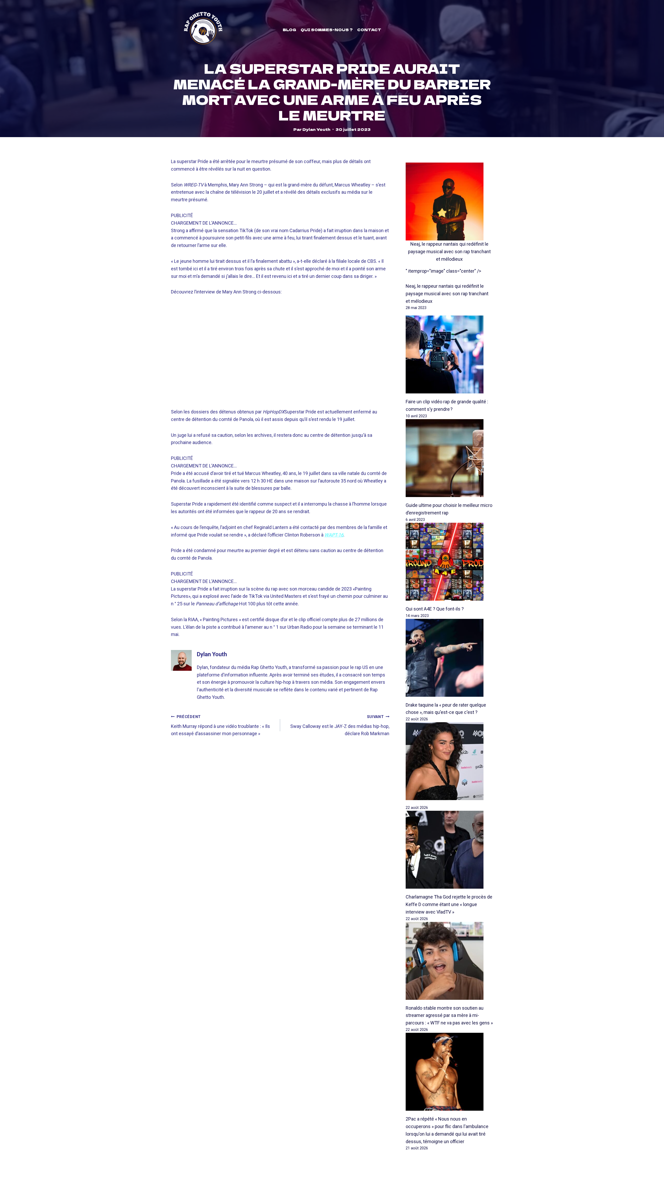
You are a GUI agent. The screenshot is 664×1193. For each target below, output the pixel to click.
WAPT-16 (333, 535)
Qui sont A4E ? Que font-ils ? (435, 609)
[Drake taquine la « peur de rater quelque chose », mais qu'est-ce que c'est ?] (449, 658)
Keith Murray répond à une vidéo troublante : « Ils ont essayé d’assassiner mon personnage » (220, 725)
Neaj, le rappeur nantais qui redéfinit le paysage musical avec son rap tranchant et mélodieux (449, 251)
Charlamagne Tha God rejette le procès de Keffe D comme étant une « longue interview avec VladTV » (449, 904)
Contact (369, 29)
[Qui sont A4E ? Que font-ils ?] (449, 562)
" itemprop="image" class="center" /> (443, 271)
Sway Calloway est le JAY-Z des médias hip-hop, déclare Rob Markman (339, 725)
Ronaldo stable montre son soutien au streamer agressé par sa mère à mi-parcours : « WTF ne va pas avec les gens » (449, 1015)
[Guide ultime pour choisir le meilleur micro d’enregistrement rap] (449, 458)
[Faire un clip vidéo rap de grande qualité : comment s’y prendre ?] (449, 354)
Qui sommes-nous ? (327, 29)
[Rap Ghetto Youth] (203, 29)
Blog (289, 29)
